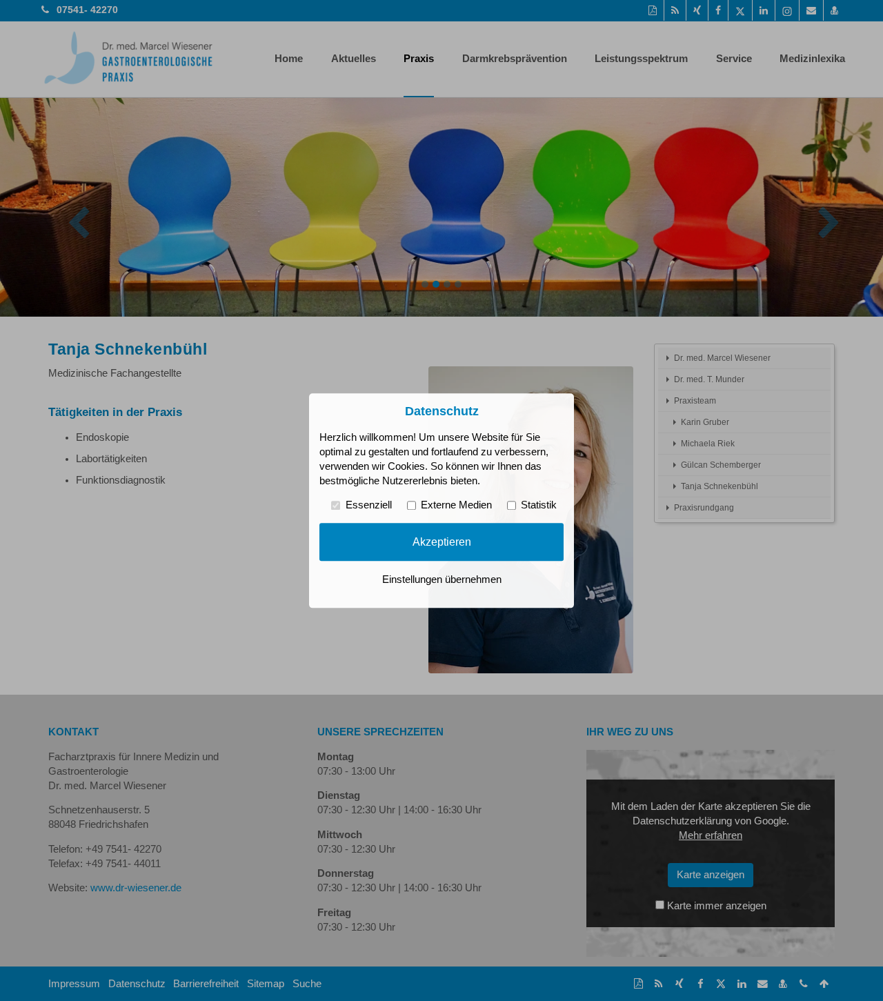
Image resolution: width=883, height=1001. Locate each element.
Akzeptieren (442, 541)
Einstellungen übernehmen (442, 579)
